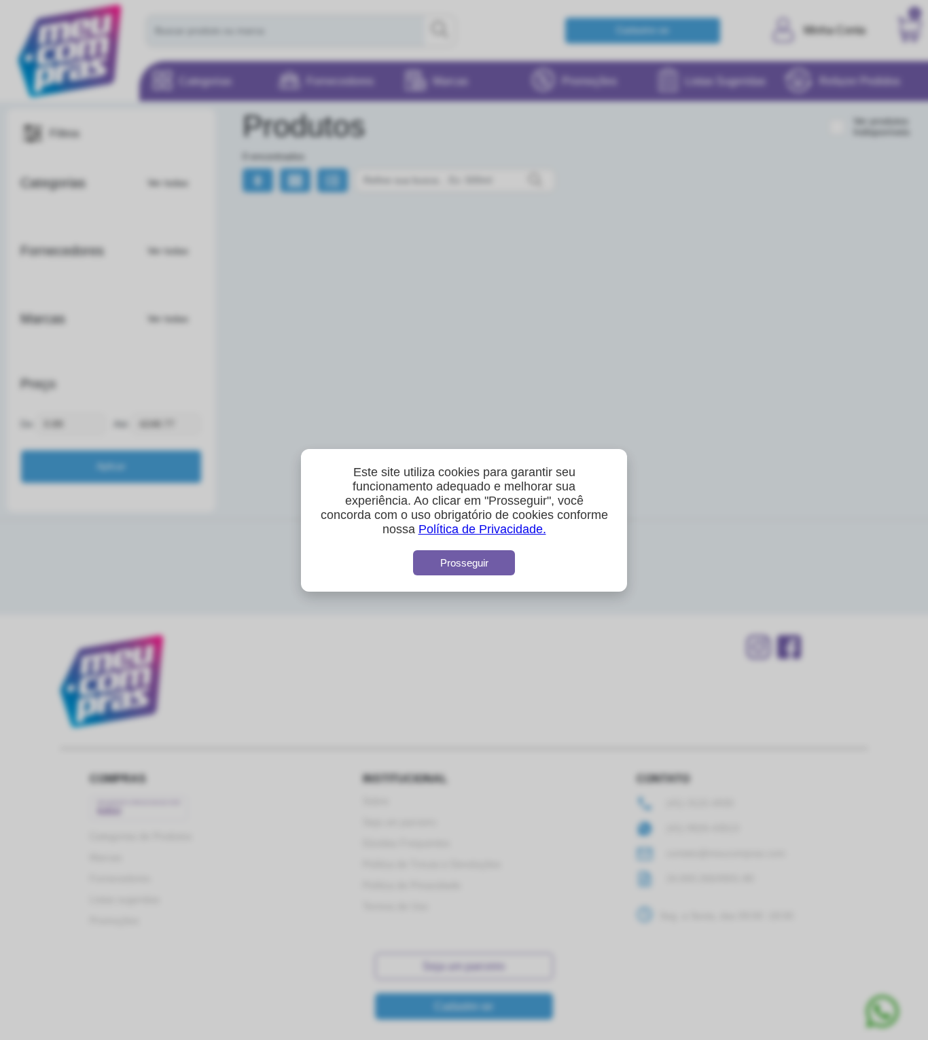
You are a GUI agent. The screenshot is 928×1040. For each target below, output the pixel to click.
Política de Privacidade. (482, 529)
